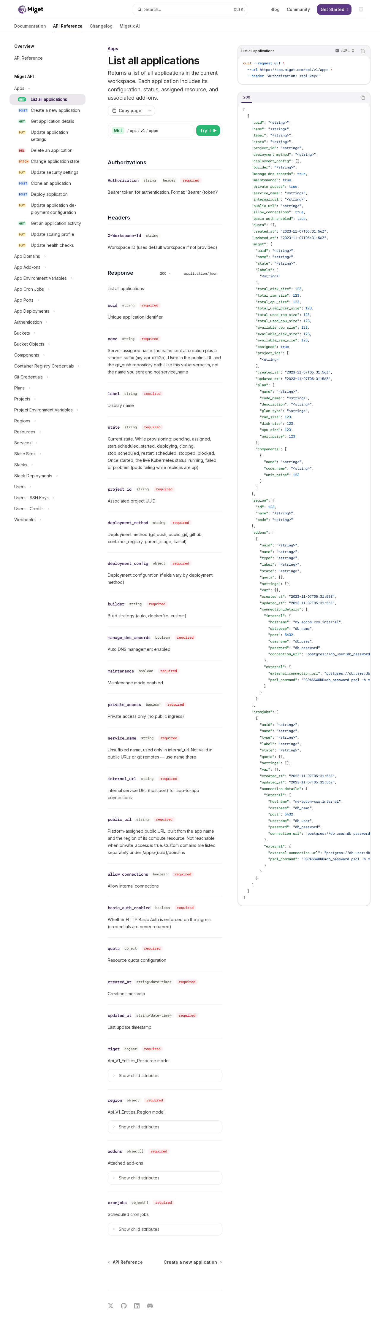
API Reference (68, 25)
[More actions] (150, 111)
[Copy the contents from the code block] (363, 51)
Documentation (30, 25)
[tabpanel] (304, 504)
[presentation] (304, 504)
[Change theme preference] (361, 9)
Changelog (101, 25)
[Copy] (189, 130)
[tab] (246, 97)
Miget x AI (130, 25)
